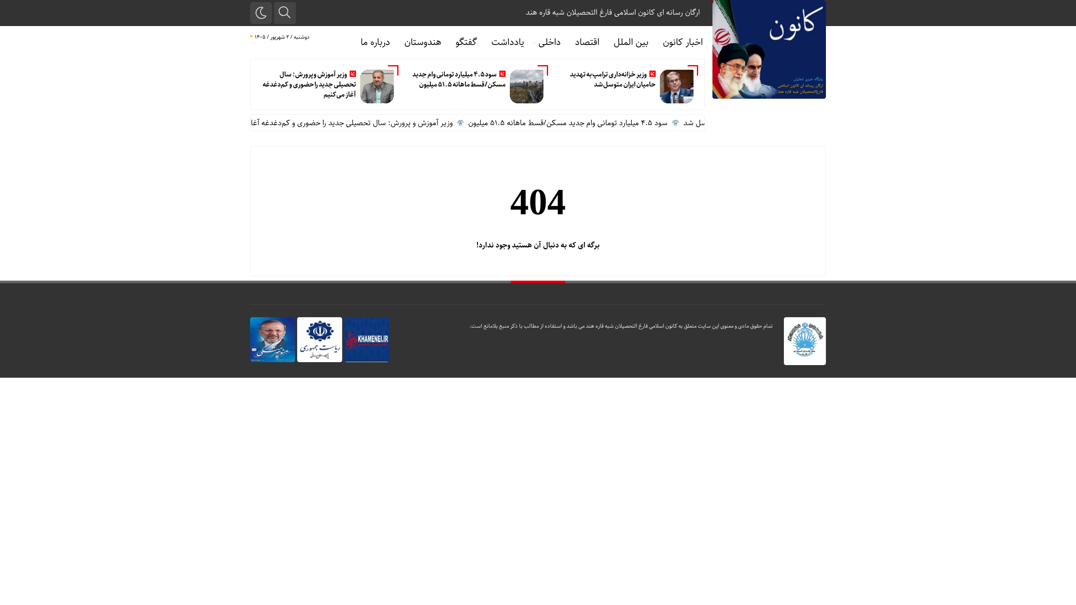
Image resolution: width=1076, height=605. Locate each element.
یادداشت (507, 42)
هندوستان (422, 42)
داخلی (549, 42)
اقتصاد (587, 42)
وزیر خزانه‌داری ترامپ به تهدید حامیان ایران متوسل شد (613, 79)
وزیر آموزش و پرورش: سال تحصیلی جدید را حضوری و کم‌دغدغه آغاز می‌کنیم (309, 84)
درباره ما (375, 42)
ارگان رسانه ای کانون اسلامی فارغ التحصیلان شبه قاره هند (613, 12)
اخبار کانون (683, 42)
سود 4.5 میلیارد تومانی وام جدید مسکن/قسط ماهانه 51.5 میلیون (459, 79)
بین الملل (631, 42)
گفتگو (466, 42)
